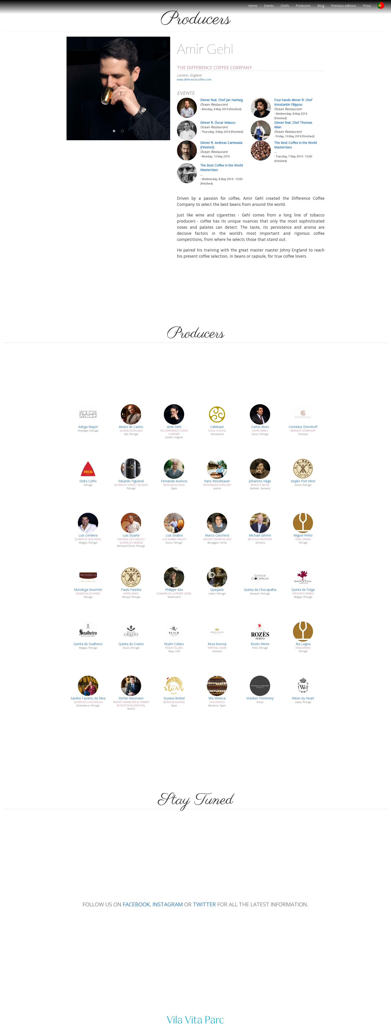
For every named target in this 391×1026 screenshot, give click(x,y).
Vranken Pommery (260, 698)
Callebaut (217, 427)
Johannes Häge (260, 481)
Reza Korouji (217, 644)
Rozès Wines (260, 644)
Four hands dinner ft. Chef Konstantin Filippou (293, 102)
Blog (320, 5)
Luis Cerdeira (88, 535)
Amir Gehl (174, 427)
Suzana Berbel (174, 698)
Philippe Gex (174, 589)
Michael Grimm (260, 535)
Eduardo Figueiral (131, 481)
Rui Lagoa (303, 644)
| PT (382, 7)
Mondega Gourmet (88, 589)
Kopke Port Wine (303, 481)
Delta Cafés (88, 481)
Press (367, 5)
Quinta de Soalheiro (88, 644)
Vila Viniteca (217, 698)
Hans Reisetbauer (217, 481)
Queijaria (217, 589)
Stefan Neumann (131, 698)
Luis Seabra (174, 535)
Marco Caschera (217, 535)
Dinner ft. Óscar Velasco (218, 122)
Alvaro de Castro (131, 427)
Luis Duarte (131, 535)
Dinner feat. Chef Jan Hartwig (221, 100)
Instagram (168, 904)
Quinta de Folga (303, 589)
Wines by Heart (303, 698)
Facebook (136, 904)
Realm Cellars (174, 644)
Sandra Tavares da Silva (88, 698)
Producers (303, 5)
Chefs (285, 5)
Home (252, 5)
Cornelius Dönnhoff (303, 427)
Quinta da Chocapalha (260, 589)
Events (269, 5)
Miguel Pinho (302, 535)
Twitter (204, 904)
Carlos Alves (260, 427)
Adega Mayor (88, 427)
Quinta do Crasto (131, 644)
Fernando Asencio (174, 481)
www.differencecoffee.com (194, 79)
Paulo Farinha (131, 589)
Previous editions (343, 5)
